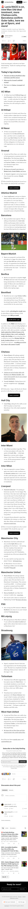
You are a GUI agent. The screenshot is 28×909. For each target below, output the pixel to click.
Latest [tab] (6, 828)
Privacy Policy (14, 768)
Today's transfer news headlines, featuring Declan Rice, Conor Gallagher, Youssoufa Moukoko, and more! (10, 838)
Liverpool (19, 85)
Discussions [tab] (12, 828)
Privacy (20, 896)
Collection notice (14, 898)
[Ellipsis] (26, 804)
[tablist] (7, 790)
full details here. (17, 561)
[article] (14, 837)
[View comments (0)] (9, 873)
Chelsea (14, 85)
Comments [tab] (4, 790)
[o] (24, 849)
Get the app (21, 902)
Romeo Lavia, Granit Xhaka (12, 171)
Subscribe (19, 2)
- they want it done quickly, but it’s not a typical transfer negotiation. (15, 377)
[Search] (25, 828)
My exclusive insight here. (14, 522)
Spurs (5, 87)
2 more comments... (6, 820)
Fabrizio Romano (8, 35)
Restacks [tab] (11, 790)
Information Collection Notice (16, 766)
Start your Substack (10, 902)
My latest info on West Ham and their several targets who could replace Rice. (14, 731)
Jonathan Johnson (13, 871)
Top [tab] (3, 828)
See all (4, 877)
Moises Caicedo (16, 375)
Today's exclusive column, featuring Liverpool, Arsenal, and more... (10, 853)
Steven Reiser (7, 812)
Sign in (25, 2)
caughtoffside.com (6, 742)
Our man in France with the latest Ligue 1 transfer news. (9, 868)
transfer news (17, 740)
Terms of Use (21, 765)
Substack (6, 905)
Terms (23, 896)
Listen (24, 36)
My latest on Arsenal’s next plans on (14, 169)
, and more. (23, 171)
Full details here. (14, 612)
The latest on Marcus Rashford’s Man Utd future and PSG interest (14, 77)
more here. (20, 595)
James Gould (7, 804)
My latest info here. (21, 600)
